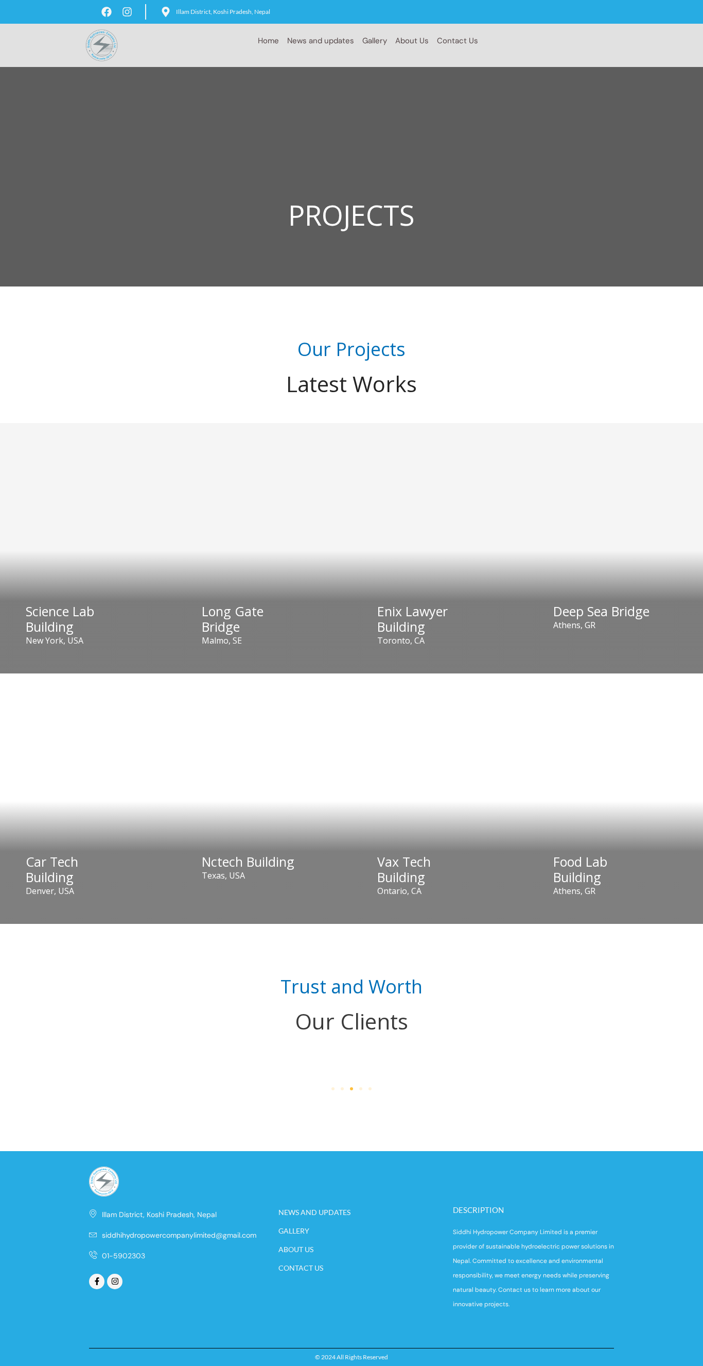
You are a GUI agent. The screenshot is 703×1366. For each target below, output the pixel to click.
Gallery (374, 41)
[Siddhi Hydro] (101, 44)
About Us (412, 41)
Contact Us (457, 41)
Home (268, 41)
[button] (333, 1088)
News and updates (320, 41)
